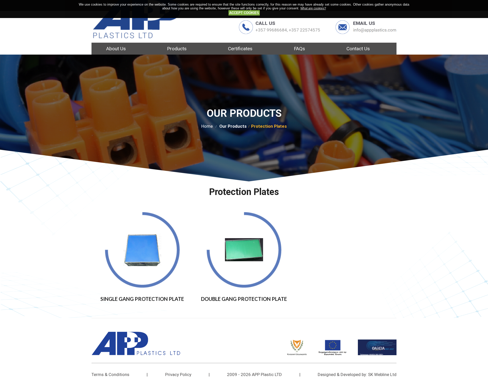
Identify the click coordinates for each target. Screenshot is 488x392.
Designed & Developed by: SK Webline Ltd (357, 374)
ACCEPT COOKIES (244, 13)
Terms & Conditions (110, 374)
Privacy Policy (178, 374)
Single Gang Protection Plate (142, 299)
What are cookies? (313, 8)
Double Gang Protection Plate (244, 299)
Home (207, 126)
